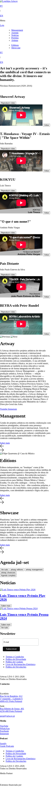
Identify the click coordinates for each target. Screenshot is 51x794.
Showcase (15, 48)
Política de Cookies (14, 662)
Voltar (46, 125)
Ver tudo (4, 570)
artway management (34, 570)
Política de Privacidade (16, 659)
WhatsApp (5, 728)
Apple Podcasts (7, 746)
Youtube (4, 409)
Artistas (14, 40)
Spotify (3, 743)
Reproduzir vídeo (8, 103)
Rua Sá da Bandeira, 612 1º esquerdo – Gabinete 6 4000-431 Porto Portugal (11, 698)
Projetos (15, 38)
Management (17, 30)
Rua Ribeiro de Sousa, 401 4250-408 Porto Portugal (12, 709)
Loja (2, 25)
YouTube (4, 726)
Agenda (14, 33)
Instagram (12, 409)
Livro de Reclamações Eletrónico (20, 664)
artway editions (17, 570)
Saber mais (5, 443)
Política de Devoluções (16, 667)
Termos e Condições (15, 656)
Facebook (4, 731)
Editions (15, 45)
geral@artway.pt (7, 716)
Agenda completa (8, 575)
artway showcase (8, 572)
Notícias (15, 35)
